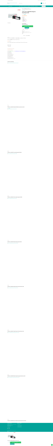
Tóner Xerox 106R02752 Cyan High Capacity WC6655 (14, 152)
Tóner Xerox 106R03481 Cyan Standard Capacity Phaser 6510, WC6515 (16, 420)
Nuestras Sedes (19, 424)
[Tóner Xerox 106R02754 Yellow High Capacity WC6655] (26, 174)
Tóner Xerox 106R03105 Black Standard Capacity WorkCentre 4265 (16, 376)
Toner (29, 32)
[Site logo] (12, 3)
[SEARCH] (41, 3)
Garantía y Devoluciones (20, 425)
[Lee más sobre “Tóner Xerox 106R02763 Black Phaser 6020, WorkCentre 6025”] (8, 285)
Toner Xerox (28, 8)
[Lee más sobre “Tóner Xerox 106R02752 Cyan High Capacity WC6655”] (8, 151)
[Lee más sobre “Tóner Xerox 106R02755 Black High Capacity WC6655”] (8, 240)
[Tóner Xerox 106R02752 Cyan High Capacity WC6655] (26, 129)
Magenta (27, 32)
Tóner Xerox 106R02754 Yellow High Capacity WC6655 (14, 197)
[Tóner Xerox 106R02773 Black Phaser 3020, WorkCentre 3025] (26, 308)
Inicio (22, 8)
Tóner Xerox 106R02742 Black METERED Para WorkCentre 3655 (15, 107)
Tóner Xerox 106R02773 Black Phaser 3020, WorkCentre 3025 (15, 331)
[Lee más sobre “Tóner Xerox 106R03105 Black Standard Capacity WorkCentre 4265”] (8, 375)
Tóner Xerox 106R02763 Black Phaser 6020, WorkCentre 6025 (15, 286)
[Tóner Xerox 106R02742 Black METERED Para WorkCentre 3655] (26, 83)
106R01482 (25, 32)
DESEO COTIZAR (43, 6)
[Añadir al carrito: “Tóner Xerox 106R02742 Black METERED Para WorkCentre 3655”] (8, 106)
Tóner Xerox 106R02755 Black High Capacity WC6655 (14, 241)
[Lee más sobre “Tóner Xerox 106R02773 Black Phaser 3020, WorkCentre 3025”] (8, 330)
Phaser (28, 32)
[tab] (24, 35)
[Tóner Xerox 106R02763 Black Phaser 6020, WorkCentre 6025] (26, 263)
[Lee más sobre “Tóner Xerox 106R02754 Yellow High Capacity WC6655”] (8, 196)
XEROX (30, 32)
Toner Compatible (25, 8)
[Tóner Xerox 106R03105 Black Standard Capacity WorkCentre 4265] (26, 353)
